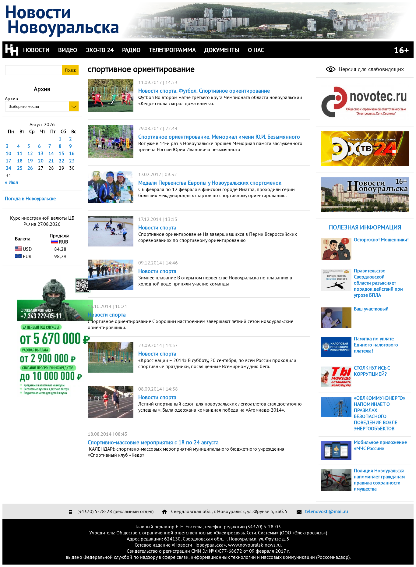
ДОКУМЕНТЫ (221, 50)
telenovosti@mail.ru (326, 511)
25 (20, 168)
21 (51, 161)
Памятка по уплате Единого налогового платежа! (376, 344)
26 (30, 168)
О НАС (256, 50)
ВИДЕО (67, 50)
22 (61, 161)
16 (72, 153)
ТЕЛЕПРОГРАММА (172, 50)
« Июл (11, 182)
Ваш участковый (371, 309)
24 (8, 168)
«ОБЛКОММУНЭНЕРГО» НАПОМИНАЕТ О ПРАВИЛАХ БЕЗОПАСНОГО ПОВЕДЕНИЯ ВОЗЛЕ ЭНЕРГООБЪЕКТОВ (379, 413)
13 (41, 153)
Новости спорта (157, 227)
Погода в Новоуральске (30, 198)
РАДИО (131, 50)
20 (41, 161)
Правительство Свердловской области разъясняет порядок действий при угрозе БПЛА (378, 283)
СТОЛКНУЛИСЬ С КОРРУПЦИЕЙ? (372, 371)
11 (20, 153)
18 (20, 161)
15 (61, 153)
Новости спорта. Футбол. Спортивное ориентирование (204, 90)
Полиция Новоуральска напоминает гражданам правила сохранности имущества (379, 479)
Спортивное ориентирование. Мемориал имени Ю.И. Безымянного (219, 136)
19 (30, 161)
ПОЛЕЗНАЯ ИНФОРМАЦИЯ (365, 227)
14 (51, 153)
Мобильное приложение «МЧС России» (380, 445)
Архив (11, 98)
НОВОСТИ (36, 50)
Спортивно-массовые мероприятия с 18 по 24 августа (153, 442)
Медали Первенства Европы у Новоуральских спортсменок (209, 182)
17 (8, 161)
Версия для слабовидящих (370, 69)
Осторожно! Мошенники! (381, 239)
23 (72, 161)
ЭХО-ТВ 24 (100, 50)
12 (30, 153)
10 (8, 153)
